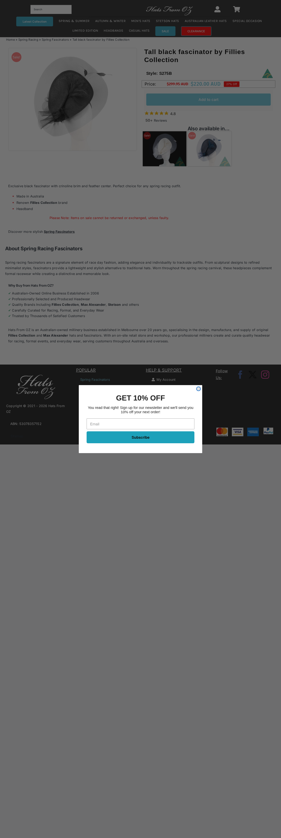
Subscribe (141, 437)
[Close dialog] (198, 389)
